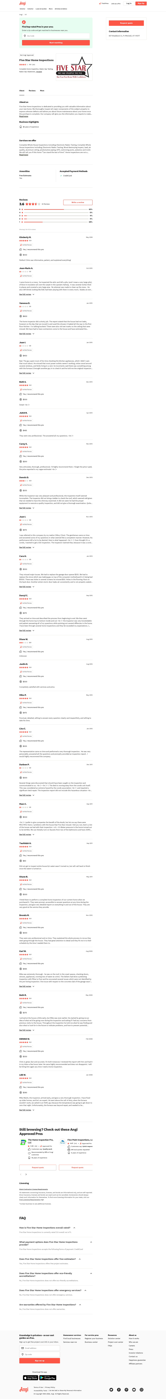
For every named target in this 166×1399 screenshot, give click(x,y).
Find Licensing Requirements (29, 1200)
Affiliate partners (135, 1364)
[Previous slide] (20, 1174)
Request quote (38, 1167)
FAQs (110, 1345)
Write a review (78, 202)
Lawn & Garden (41, 9)
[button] (20, 1174)
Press (131, 1349)
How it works (134, 1338)
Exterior (30, 9)
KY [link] (26, 15)
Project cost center (115, 1342)
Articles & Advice (61, 9)
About (21, 90)
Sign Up (141, 3)
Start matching (55, 42)
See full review (25, 294)
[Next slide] (26, 1174)
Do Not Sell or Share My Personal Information (65, 1390)
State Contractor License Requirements (33, 1189)
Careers (132, 1345)
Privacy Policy (50, 1387)
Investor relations (136, 1353)
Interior (22, 9)
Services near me (70, 1342)
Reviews (32, 90)
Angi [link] (20, 15)
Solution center (114, 1338)
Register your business (94, 1338)
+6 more (39, 72)
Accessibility (40, 1391)
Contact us (133, 1356)
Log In (128, 3)
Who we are (133, 1342)
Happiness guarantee (137, 1360)
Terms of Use (38, 1387)
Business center (91, 1342)
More (51, 9)
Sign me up (39, 1360)
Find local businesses (72, 1338)
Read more (23, 116)
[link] (37, 1149)
